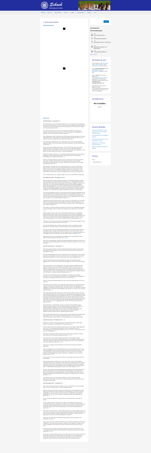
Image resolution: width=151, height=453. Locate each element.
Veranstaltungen (80, 12)
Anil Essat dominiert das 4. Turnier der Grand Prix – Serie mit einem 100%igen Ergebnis (99, 132)
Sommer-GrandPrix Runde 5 (99, 35)
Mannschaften (58, 12)
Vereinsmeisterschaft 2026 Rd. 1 (100, 38)
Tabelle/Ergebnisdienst (48, 25)
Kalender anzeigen (93, 54)
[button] (52, 12)
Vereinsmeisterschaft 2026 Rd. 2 (100, 51)
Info (95, 12)
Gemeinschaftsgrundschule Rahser (99, 77)
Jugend (72, 12)
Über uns (49, 12)
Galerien (89, 12)
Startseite (43, 12)
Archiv (93, 159)
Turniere (66, 12)
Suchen (106, 21)
